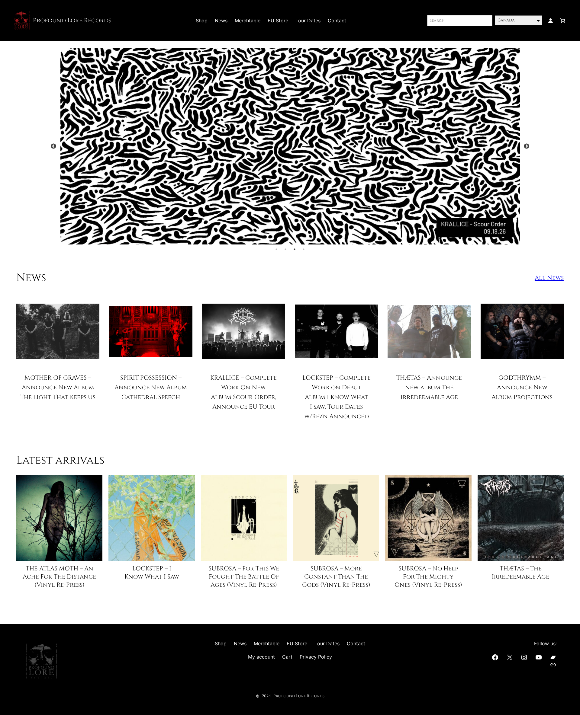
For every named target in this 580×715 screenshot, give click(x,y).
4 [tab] (304, 249)
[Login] (550, 20)
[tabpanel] (290, 146)
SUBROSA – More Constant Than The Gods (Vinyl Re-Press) (336, 576)
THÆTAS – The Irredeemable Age (520, 572)
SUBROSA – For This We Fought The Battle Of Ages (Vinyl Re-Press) (243, 576)
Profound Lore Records (72, 20)
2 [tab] (285, 249)
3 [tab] (295, 249)
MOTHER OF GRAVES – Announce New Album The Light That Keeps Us (57, 387)
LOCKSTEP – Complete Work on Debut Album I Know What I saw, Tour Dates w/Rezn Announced (336, 397)
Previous (53, 146)
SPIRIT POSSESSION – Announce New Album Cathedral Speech (150, 387)
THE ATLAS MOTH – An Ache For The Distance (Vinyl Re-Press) (59, 576)
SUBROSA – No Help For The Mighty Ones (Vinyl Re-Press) (428, 576)
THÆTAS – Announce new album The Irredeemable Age (429, 387)
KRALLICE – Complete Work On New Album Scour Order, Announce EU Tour (243, 392)
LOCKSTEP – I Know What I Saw (151, 572)
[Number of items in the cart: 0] (562, 20)
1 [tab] (276, 249)
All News (549, 278)
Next (527, 146)
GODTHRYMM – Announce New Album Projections (522, 387)
